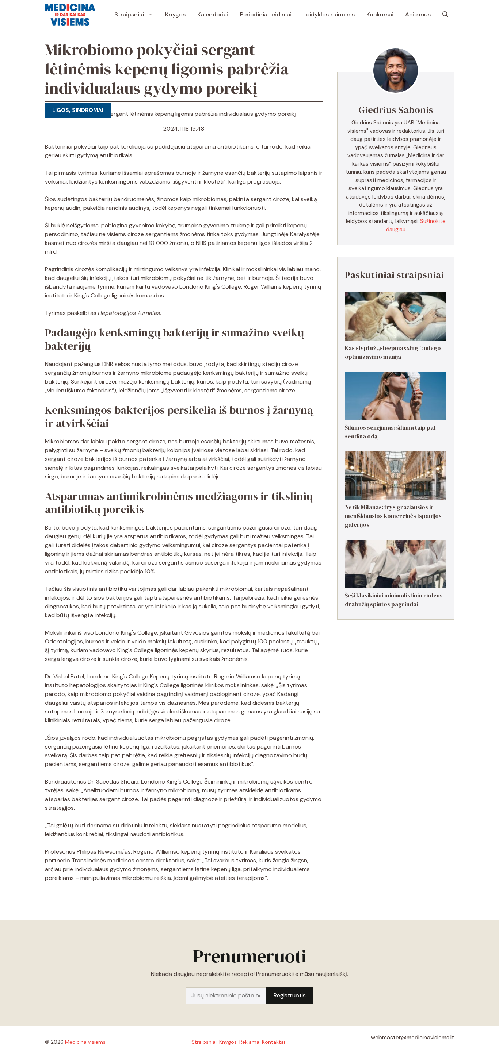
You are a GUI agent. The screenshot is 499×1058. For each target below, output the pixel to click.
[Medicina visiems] (70, 14)
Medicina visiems (85, 1042)
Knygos (175, 14)
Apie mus (418, 14)
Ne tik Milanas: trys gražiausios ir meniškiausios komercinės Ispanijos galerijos (393, 515)
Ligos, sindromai (77, 110)
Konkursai (379, 14)
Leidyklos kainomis (329, 14)
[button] (445, 14)
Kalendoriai (212, 14)
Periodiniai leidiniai (266, 14)
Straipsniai (129, 14)
